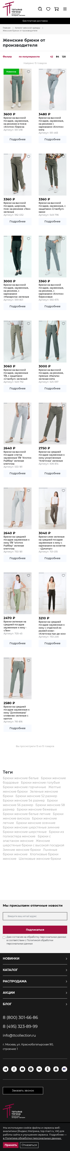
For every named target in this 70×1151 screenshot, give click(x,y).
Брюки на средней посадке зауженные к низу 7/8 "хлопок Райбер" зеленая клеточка (16, 542)
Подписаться (35, 929)
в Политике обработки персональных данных (32, 1138)
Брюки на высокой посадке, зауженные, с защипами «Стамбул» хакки (52, 207)
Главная (6, 28)
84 (57, 56)
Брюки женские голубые (40, 782)
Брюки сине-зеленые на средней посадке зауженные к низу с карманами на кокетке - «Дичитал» (52, 542)
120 (64, 56)
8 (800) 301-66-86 (20, 1017)
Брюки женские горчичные (25, 787)
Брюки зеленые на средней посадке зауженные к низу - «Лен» (15, 626)
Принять (11, 1145)
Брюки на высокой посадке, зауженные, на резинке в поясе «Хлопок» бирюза (16, 122)
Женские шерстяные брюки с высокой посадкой (33, 843)
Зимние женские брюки (22, 850)
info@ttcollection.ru (19, 1035)
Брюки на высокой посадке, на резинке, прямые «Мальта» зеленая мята (51, 374)
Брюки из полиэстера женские (33, 834)
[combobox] (30, 57)
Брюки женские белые (21, 778)
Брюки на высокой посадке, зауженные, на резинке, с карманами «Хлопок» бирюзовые (51, 290)
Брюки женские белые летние (27, 814)
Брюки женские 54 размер (24, 800)
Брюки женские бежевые (37, 809)
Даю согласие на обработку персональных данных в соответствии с (36, 940)
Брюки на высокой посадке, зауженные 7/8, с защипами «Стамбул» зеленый (16, 374)
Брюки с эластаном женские (27, 839)
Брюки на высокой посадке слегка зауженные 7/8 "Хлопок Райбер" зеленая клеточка (17, 457)
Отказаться (29, 1145)
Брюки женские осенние (35, 823)
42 (51, 56)
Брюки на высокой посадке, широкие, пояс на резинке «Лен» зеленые (17, 207)
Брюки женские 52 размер (36, 796)
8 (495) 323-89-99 (20, 1026)
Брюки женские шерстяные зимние (31, 827)
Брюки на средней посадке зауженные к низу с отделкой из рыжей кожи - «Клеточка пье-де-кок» (52, 627)
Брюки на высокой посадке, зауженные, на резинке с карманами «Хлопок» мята (51, 123)
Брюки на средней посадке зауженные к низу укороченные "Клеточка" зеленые (52, 456)
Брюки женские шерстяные (25, 832)
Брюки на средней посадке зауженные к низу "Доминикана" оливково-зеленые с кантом (16, 712)
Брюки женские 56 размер (30, 803)
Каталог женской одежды (27, 28)
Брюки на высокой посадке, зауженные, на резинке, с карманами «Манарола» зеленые (16, 290)
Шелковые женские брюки (40, 858)
